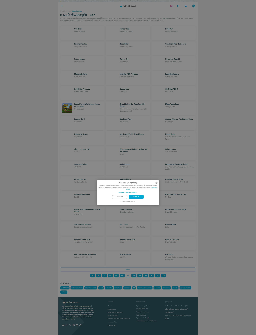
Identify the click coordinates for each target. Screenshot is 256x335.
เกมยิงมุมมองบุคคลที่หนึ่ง (90, 287)
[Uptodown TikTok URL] (67, 325)
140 (98, 275)
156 (122, 275)
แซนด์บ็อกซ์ (63, 292)
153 (104, 275)
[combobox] (157, 183)
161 (151, 275)
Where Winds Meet (193, 1)
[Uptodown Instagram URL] (73, 325)
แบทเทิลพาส (157, 287)
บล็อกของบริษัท (112, 322)
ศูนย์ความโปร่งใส (113, 315)
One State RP (67, 1)
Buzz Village (183, 1)
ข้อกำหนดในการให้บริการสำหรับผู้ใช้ (176, 306)
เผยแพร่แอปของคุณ (142, 309)
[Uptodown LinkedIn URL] (77, 325)
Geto (155, 1)
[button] (128, 192)
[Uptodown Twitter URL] (70, 325)
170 (157, 275)
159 (140, 275)
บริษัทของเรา (112, 309)
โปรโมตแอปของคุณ (142, 312)
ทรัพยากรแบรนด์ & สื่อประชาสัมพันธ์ (119, 319)
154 (110, 275)
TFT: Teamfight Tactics (122, 1)
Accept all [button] (136, 197)
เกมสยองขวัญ (109, 287)
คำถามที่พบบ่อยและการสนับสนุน (146, 321)
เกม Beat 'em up (64, 287)
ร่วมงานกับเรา (112, 325)
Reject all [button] (120, 197)
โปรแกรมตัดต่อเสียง (134, 1)
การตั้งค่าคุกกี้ (169, 312)
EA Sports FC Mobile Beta (108, 1)
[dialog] (128, 192)
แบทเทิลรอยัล (127, 287)
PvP (134, 287)
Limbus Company (76, 1)
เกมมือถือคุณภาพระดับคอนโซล (145, 287)
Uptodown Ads (141, 315)
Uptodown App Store (143, 306)
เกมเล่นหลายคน (162, 1)
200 (163, 275)
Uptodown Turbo (143, 318)
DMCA (167, 319)
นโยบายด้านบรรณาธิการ (115, 312)
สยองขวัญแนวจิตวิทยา (185, 287)
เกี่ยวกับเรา (111, 306)
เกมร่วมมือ (175, 287)
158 (134, 275)
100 (92, 275)
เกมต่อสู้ (101, 287)
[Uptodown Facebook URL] (80, 325)
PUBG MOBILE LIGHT (173, 1)
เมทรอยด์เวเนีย (118, 287)
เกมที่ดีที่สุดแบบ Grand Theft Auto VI (91, 1)
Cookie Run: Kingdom (146, 1)
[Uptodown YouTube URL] (63, 325)
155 (116, 275)
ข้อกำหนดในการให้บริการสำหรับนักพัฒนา (178, 316)
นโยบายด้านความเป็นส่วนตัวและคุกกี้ (176, 309)
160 (146, 275)
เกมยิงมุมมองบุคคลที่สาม (77, 287)
